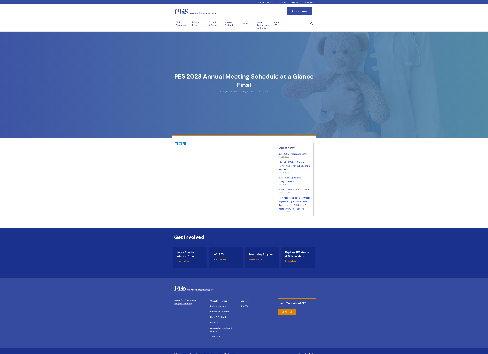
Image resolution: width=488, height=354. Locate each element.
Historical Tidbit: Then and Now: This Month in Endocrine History (294, 166)
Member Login (300, 11)
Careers (244, 23)
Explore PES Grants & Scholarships (297, 254)
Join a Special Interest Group (186, 254)
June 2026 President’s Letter (294, 189)
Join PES (261, 2)
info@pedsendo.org (183, 303)
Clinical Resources (181, 23)
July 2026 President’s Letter (293, 153)
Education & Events (213, 23)
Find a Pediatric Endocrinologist (287, 2)
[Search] (311, 23)
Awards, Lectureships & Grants (263, 25)
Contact (270, 2)
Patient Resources (197, 23)
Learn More (183, 261)
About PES (277, 23)
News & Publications (230, 23)
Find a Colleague (308, 2)
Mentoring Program (261, 254)
